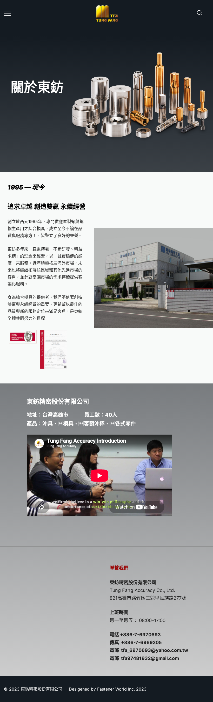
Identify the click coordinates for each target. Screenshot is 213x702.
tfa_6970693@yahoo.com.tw (154, 650)
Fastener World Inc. (116, 689)
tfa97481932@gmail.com (150, 658)
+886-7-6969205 (141, 642)
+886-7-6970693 (140, 634)
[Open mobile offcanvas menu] (7, 12)
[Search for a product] (199, 13)
